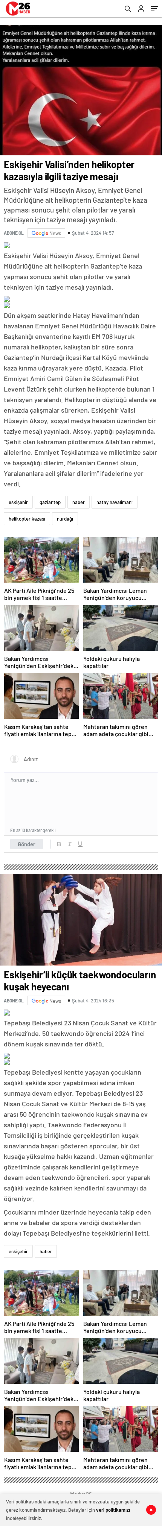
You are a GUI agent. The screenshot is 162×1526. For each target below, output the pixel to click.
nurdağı (65, 519)
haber (78, 502)
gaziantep (50, 502)
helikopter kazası (27, 519)
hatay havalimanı (114, 502)
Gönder (26, 844)
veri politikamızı (113, 1510)
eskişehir (18, 502)
